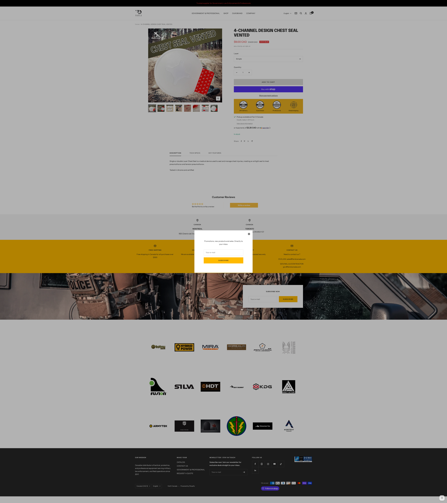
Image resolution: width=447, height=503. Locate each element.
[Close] (249, 234)
